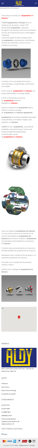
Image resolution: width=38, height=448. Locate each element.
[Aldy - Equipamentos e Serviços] (19, 3)
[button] (19, 317)
